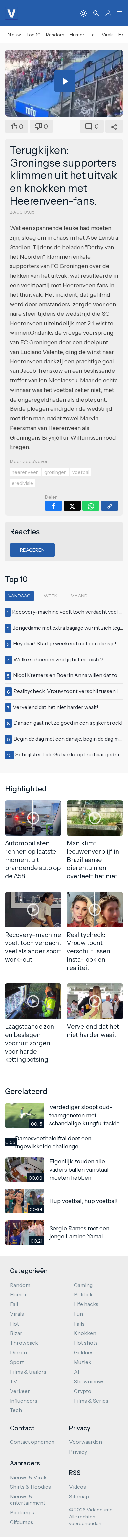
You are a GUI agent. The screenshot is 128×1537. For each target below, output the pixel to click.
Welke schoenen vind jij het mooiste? (58, 659)
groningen (55, 472)
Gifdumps (21, 1522)
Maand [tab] (79, 596)
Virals (107, 35)
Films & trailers (28, 1371)
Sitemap (79, 1496)
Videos (77, 1486)
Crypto (82, 1391)
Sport (17, 1362)
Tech (16, 1410)
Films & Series (91, 1400)
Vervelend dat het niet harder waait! (55, 707)
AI (76, 1371)
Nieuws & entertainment (27, 1499)
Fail (93, 35)
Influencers (23, 1400)
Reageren (32, 550)
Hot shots (86, 1342)
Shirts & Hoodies (30, 1486)
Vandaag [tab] (19, 596)
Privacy (78, 1451)
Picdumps (22, 1512)
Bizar (16, 1333)
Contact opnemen (32, 1442)
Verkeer (20, 1391)
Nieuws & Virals (29, 1477)
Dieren (18, 1352)
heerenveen (25, 472)
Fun (78, 1313)
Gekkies (84, 1352)
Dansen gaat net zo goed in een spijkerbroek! (68, 722)
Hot (14, 1323)
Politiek (83, 1294)
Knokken (85, 1333)
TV (13, 1381)
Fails (79, 1323)
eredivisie (22, 483)
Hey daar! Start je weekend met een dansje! (64, 643)
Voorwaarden (85, 1442)
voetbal (80, 472)
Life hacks (86, 1304)
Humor (77, 35)
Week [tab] (50, 596)
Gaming (83, 1285)
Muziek (82, 1362)
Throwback (24, 1342)
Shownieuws (89, 1381)
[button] (120, 13)
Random (55, 35)
